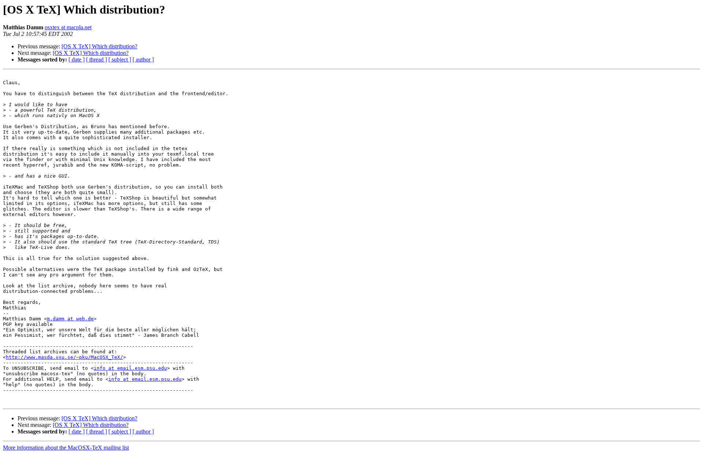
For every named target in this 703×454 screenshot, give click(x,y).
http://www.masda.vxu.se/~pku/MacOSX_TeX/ (64, 357)
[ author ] (143, 59)
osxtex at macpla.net (68, 27)
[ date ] (76, 59)
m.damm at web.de (70, 318)
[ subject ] (119, 59)
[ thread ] (96, 59)
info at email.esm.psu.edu (130, 368)
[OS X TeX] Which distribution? (99, 46)
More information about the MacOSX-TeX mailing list (66, 447)
